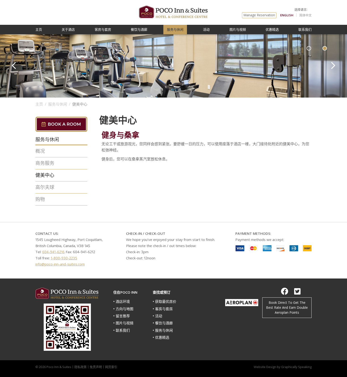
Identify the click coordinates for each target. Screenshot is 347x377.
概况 (40, 151)
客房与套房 (103, 29)
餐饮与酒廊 (139, 29)
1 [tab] (309, 48)
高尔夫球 (44, 187)
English (286, 15)
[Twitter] (297, 291)
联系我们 (305, 29)
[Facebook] (284, 291)
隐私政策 (80, 367)
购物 (40, 199)
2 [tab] (324, 48)
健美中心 (44, 175)
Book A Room (64, 124)
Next (333, 65)
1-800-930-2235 (64, 258)
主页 (38, 29)
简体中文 (305, 15)
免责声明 (96, 367)
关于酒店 (68, 29)
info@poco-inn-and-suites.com (60, 264)
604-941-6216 (53, 251)
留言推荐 (123, 315)
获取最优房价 (165, 301)
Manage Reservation (259, 15)
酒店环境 (123, 301)
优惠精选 (272, 29)
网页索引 (111, 367)
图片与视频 (237, 29)
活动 (206, 29)
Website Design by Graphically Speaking (283, 367)
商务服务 (44, 163)
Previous (13, 65)
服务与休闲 (175, 29)
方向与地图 (124, 308)
